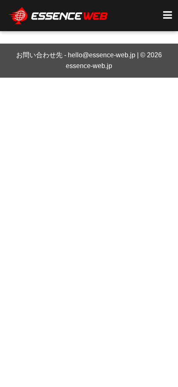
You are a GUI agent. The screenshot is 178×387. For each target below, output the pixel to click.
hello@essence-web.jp (101, 55)
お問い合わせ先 (39, 55)
